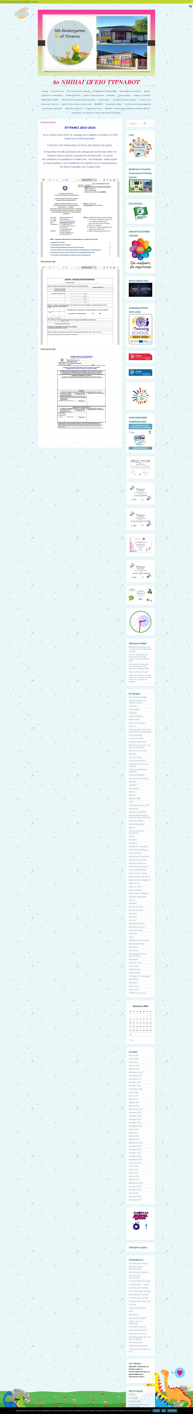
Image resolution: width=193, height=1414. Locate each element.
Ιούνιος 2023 (134, 1169)
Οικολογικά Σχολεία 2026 (138, 672)
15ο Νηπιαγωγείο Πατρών (138, 1263)
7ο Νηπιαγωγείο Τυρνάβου (139, 1298)
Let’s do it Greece (135, 757)
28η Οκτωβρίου (134, 709)
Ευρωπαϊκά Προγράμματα (138, 866)
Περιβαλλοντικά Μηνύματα (139, 940)
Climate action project (137, 723)
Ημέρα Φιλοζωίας (135, 890)
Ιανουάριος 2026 (135, 1075)
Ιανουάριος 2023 (135, 1186)
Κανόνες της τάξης (136, 910)
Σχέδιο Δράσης (124, 95)
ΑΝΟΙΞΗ (132, 792)
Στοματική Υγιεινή (135, 963)
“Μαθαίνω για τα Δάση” (137, 993)
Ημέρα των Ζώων (135, 887)
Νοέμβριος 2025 (135, 1082)
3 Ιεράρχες (133, 713)
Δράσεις (132, 827)
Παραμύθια (133, 934)
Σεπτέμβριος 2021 (135, 1200)
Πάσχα (131, 937)
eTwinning (111, 95)
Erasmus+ (132, 726)
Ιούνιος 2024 (134, 1129)
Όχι (164, 1410)
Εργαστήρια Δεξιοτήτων (130, 91)
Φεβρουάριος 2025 (136, 1109)
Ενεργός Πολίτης (135, 853)
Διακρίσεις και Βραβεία (52, 95)
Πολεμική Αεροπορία (136, 944)
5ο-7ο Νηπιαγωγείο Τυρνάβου (140, 1291)
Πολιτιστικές (133, 947)
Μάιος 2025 (133, 1099)
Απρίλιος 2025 (134, 1102)
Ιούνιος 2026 (133, 1059)
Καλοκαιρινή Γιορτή (136, 907)
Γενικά (131, 802)
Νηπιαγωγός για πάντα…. (138, 1333)
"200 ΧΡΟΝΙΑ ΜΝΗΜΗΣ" (138, 697)
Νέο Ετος (132, 920)
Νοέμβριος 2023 (135, 1153)
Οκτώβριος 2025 (135, 1086)
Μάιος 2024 (133, 1133)
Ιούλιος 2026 (133, 1055)
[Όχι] (190, 1411)
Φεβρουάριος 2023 (136, 1183)
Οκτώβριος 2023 (135, 1156)
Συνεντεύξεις (134, 966)
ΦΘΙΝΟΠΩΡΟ (133, 979)
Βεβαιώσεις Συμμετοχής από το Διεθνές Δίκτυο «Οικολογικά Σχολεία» (140, 649)
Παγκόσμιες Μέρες (114, 104)
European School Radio (137, 742)
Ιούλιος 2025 (133, 1092)
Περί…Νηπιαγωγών (136, 1342)
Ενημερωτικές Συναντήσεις (139, 856)
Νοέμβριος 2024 (135, 1119)
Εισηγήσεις (133, 840)
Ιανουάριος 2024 (135, 1146)
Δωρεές (147, 91)
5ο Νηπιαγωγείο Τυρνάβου (139, 1288)
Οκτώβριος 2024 (135, 1122)
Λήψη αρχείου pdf (48, 261)
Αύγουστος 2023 (135, 1163)
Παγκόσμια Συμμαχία (52, 108)
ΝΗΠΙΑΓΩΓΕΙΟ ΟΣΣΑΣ (137, 1327)
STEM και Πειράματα (137, 775)
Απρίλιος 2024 (134, 1136)
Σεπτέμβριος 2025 (135, 1089)
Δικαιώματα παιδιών (136, 821)
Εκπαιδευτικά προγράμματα (138, 104)
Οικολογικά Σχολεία (50, 104)
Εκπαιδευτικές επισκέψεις (138, 846)
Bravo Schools (134, 719)
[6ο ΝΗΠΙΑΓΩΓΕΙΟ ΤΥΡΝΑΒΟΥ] (96, 75)
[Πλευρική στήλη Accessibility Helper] (190, 6)
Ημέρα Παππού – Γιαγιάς (138, 873)
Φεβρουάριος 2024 (136, 1143)
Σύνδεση (35, 2)
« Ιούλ (131, 1040)
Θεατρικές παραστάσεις (138, 897)
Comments (135, 1401)
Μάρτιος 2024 (134, 1139)
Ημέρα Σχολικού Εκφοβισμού (140, 880)
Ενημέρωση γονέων (94, 108)
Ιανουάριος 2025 (135, 1112)
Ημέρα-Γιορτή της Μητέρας (139, 893)
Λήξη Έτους (133, 917)
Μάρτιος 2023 (134, 1180)
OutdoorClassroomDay (50, 99)
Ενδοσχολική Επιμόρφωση (138, 850)
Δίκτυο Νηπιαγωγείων (137, 824)
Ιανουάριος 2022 (135, 1196)
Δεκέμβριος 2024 (135, 1116)
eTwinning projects (136, 735)
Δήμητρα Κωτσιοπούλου (138, 1318)
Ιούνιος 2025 (133, 1096)
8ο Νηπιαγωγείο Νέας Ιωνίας (140, 1301)
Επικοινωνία (145, 99)
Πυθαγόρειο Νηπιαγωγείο (138, 1346)
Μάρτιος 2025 (134, 1106)
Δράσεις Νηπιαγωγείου (93, 95)
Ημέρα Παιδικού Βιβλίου (138, 870)
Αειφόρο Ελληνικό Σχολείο (124, 99)
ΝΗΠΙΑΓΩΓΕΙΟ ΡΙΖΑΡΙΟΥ (138, 1330)
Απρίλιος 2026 (134, 1065)
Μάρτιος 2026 (134, 1069)
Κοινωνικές (133, 913)
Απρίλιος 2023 (134, 1176)
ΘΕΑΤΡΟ (132, 900)
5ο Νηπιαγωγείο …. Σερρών (139, 1284)
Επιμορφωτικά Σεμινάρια (138, 860)
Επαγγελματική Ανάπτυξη (78, 91)
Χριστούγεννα (134, 986)
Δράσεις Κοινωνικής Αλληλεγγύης (76, 104)
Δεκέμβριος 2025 (135, 1079)
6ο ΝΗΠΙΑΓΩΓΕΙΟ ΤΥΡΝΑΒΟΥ (96, 81)
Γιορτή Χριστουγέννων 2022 (139, 805)
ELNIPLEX (132, 1304)
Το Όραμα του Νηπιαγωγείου (139, 976)
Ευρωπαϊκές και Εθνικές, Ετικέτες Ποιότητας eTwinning (96, 113)
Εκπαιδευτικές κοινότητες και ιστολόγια (15, 2)
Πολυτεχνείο (133, 950)
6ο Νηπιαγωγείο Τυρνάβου (139, 1294)
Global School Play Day (138, 751)
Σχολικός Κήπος (135, 973)
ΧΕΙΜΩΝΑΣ (133, 983)
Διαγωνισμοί (133, 808)
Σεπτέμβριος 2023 (135, 1159)
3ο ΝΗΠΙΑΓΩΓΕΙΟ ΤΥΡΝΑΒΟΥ (140, 1281)
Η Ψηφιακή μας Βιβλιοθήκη (105, 91)
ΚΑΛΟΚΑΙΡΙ (133, 903)
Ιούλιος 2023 (134, 1166)
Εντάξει (156, 1410)
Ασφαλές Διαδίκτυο (142, 95)
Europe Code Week (73, 95)
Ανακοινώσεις (104, 99)
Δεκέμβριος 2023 (135, 1149)
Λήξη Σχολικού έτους (74, 108)
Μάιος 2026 (133, 1062)
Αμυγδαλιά (133, 785)
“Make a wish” (134, 989)
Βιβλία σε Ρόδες (135, 798)
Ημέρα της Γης (134, 883)
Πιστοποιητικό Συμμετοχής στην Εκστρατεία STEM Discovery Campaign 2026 (139, 666)
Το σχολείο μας (57, 91)
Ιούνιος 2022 (133, 1193)
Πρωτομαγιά (133, 959)
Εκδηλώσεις (133, 843)
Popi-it (131, 1311)
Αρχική (45, 91)
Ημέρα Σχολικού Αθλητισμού (139, 876)
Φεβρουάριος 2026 (136, 1072)
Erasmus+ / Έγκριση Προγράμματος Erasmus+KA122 (127, 108)
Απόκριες (132, 795)
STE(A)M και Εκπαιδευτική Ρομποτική (78, 99)
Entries (133, 1398)
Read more (172, 1410)
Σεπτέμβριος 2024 (135, 1126)
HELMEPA (98, 104)
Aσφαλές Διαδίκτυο (136, 716)
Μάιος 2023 (133, 1173)
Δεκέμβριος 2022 (135, 1190)
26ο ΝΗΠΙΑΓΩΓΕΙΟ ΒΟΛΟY (139, 1272)
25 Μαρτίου (133, 706)
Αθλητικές (132, 782)
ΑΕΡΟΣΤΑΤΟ (133, 1315)
